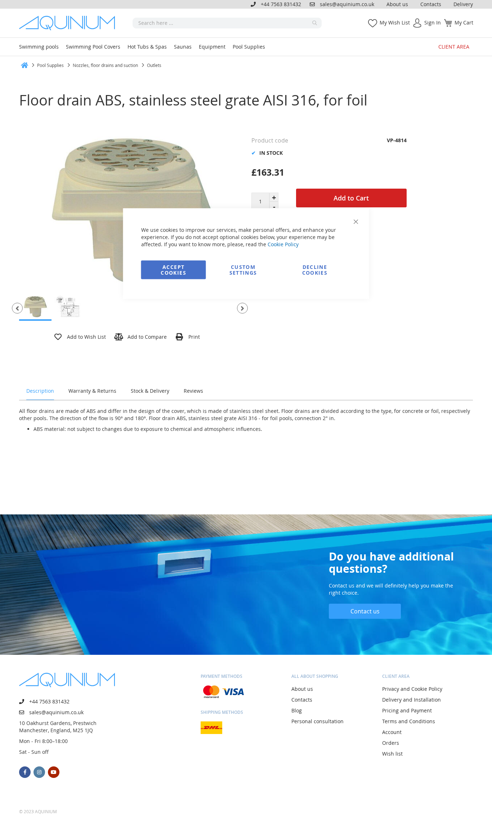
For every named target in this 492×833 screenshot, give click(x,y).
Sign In (432, 22)
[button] (17, 308)
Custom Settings (243, 270)
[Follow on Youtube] (53, 772)
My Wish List (395, 22)
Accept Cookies (173, 270)
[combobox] (227, 23)
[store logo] (69, 23)
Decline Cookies (314, 270)
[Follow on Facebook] (25, 772)
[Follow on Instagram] (39, 772)
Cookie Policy (283, 244)
